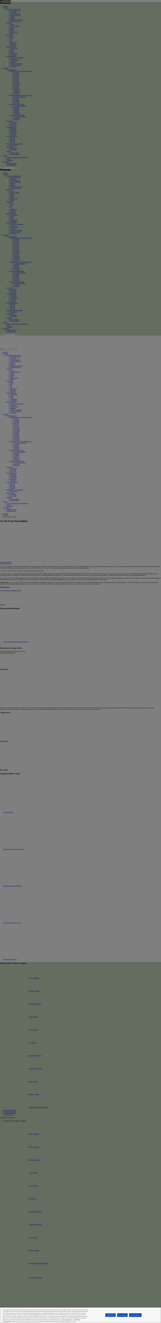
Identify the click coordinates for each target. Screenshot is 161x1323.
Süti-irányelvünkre (66, 1319)
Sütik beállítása (110, 1315)
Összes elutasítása (122, 1315)
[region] (80, 1315)
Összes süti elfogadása (135, 1315)
